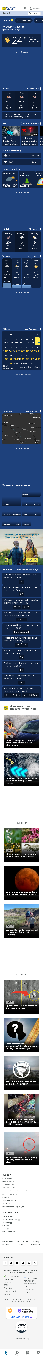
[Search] (25, 8)
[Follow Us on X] (35, 1263)
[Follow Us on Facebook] (5, 1263)
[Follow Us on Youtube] (17, 1263)
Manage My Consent (11, 1194)
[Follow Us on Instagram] (11, 1263)
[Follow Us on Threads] (29, 1263)
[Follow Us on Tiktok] (23, 1263)
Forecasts (33, 13)
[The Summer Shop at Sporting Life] (36, 521)
